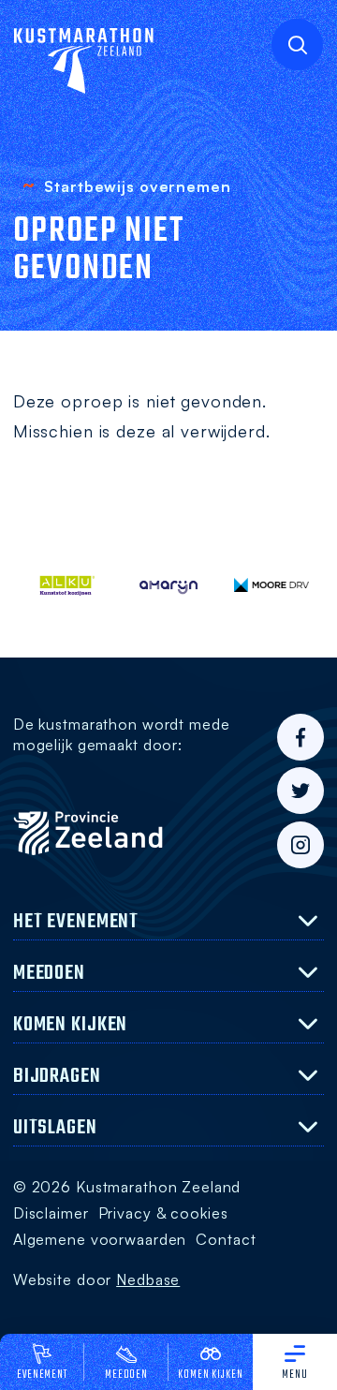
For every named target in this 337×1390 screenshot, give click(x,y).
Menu (295, 1375)
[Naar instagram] (300, 844)
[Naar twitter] (300, 790)
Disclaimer (51, 1213)
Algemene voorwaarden (99, 1239)
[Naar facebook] (300, 737)
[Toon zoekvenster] (297, 44)
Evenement (42, 1375)
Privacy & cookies (163, 1213)
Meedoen (126, 1375)
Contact (226, 1239)
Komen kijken (210, 1375)
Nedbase (148, 1279)
